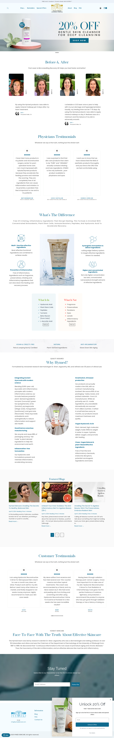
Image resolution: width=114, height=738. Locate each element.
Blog (75, 8)
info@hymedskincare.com (18, 722)
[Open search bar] (8, 8)
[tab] (55, 52)
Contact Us (38, 720)
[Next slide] (108, 590)
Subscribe (75, 684)
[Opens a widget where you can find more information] (6, 735)
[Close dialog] (110, 699)
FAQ (80, 8)
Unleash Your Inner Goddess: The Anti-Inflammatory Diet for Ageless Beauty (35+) (57, 508)
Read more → (13, 521)
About (70, 8)
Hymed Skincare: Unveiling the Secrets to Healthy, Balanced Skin (24, 507)
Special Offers (41, 8)
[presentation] (24, 492)
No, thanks (92, 733)
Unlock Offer (92, 725)
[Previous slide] (6, 590)
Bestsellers (31, 8)
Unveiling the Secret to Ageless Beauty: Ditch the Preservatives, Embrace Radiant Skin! (86, 508)
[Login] (100, 8)
